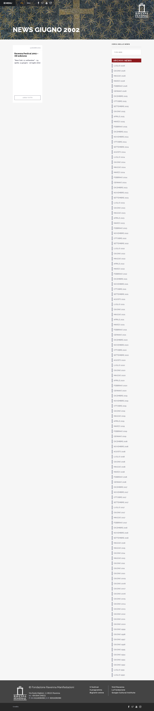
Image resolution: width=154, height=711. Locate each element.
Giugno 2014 (119, 553)
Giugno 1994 (119, 655)
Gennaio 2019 (120, 436)
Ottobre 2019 (120, 406)
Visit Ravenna (118, 687)
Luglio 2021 (119, 304)
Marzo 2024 (119, 172)
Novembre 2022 (121, 233)
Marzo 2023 (119, 223)
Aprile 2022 (119, 264)
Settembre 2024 (121, 147)
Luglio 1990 (119, 675)
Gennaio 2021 (120, 335)
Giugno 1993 (119, 660)
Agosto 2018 (119, 451)
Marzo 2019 (119, 426)
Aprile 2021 (119, 319)
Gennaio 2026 (120, 91)
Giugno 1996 (119, 644)
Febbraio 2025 (120, 127)
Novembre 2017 (121, 492)
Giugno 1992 (119, 665)
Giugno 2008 (120, 583)
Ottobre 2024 (120, 142)
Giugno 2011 (119, 568)
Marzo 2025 (119, 121)
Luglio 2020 (119, 365)
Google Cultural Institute (123, 693)
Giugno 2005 (119, 599)
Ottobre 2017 (120, 497)
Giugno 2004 (119, 604)
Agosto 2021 (119, 299)
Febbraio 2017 (120, 523)
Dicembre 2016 (120, 528)
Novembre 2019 (121, 401)
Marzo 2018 (119, 472)
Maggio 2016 (119, 543)
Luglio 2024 (119, 157)
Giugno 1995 (119, 649)
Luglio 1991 (119, 670)
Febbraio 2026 (120, 86)
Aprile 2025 (119, 116)
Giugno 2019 (119, 411)
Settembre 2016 (121, 538)
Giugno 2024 (119, 162)
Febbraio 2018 (120, 477)
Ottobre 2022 (120, 238)
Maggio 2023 (119, 213)
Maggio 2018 (119, 467)
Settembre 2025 (121, 106)
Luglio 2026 (119, 66)
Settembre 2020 (121, 355)
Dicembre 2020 (121, 340)
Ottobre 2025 (120, 101)
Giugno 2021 (119, 309)
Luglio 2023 (119, 203)
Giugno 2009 (120, 578)
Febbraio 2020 (120, 385)
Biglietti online (97, 693)
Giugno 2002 (119, 614)
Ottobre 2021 (120, 289)
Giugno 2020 (119, 370)
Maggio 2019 (119, 416)
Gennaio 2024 (120, 182)
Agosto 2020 (120, 360)
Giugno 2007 (119, 589)
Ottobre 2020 (120, 350)
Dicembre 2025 (121, 96)
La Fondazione (118, 690)
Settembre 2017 (121, 502)
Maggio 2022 (119, 259)
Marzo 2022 (119, 269)
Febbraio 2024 (120, 177)
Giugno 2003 (119, 609)
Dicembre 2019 (120, 396)
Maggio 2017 (119, 517)
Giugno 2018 (119, 462)
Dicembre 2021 (120, 279)
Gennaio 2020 (120, 391)
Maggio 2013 (119, 558)
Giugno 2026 (119, 71)
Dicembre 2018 (120, 441)
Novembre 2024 (121, 137)
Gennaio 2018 (120, 482)
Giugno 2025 (119, 111)
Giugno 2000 (120, 624)
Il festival (94, 687)
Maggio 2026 (120, 76)
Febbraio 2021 (120, 330)
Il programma (96, 690)
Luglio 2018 (119, 457)
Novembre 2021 (121, 284)
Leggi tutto (27, 97)
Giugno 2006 (120, 594)
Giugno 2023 (119, 208)
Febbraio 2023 (120, 228)
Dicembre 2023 (120, 187)
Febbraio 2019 (120, 431)
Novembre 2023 (121, 193)
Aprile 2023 (119, 218)
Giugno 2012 (119, 563)
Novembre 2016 (121, 533)
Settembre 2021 (121, 294)
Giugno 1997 (119, 639)
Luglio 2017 (119, 507)
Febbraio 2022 (120, 274)
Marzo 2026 (119, 81)
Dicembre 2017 (120, 487)
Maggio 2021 (119, 314)
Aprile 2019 (119, 421)
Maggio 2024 (119, 167)
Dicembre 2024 (121, 132)
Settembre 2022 (121, 243)
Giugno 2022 (119, 253)
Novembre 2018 (121, 446)
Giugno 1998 (119, 634)
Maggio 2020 (120, 375)
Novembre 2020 (121, 345)
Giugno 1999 (119, 629)
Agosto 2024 (119, 152)
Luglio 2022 (119, 248)
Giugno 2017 (119, 512)
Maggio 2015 (119, 548)
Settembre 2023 (121, 198)
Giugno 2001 (119, 619)
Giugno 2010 (119, 573)
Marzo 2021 (119, 325)
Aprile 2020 (119, 380)
